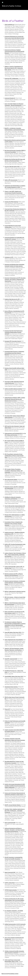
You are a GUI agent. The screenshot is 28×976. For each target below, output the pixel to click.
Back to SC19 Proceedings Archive (10, 973)
